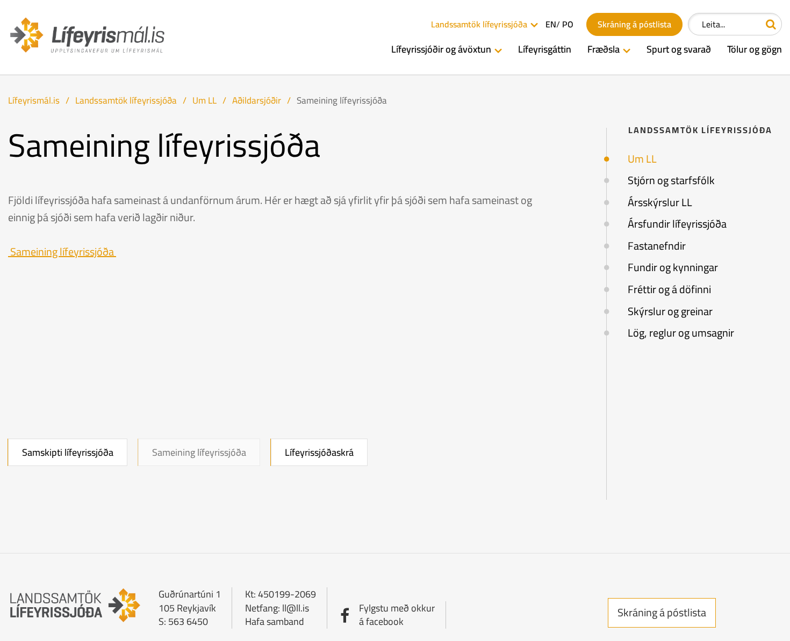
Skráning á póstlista (661, 612)
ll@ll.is (295, 608)
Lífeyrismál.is (34, 100)
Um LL (204, 100)
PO (567, 24)
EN (550, 24)
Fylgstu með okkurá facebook (397, 615)
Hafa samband (274, 621)
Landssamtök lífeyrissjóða (126, 100)
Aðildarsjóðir (256, 100)
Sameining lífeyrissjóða (342, 100)
